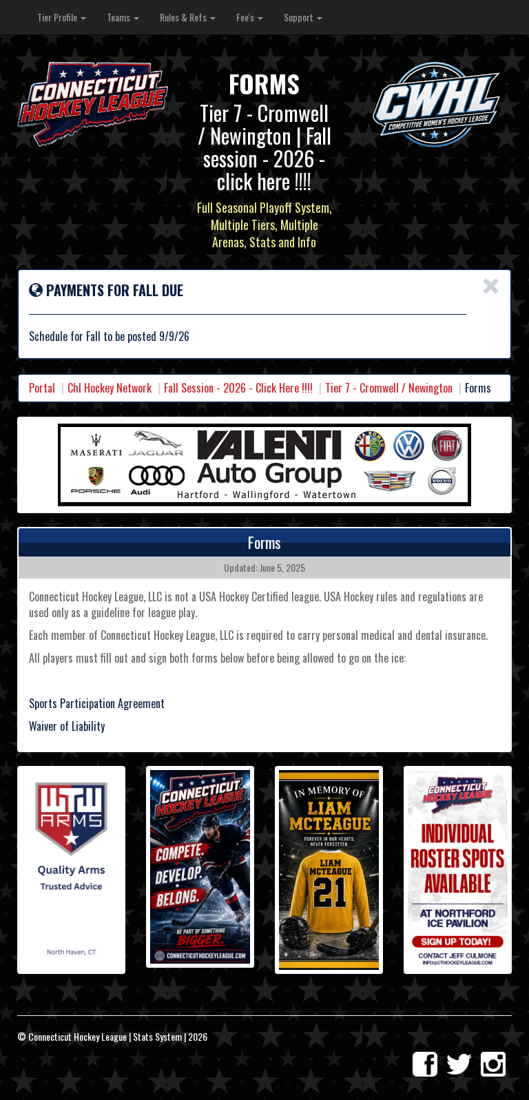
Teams (119, 17)
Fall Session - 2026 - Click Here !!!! (238, 388)
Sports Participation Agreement (97, 703)
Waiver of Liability (67, 726)
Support (299, 17)
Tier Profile (58, 17)
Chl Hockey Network (110, 388)
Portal (42, 388)
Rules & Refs (184, 17)
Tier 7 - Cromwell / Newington (389, 388)
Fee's (246, 17)
